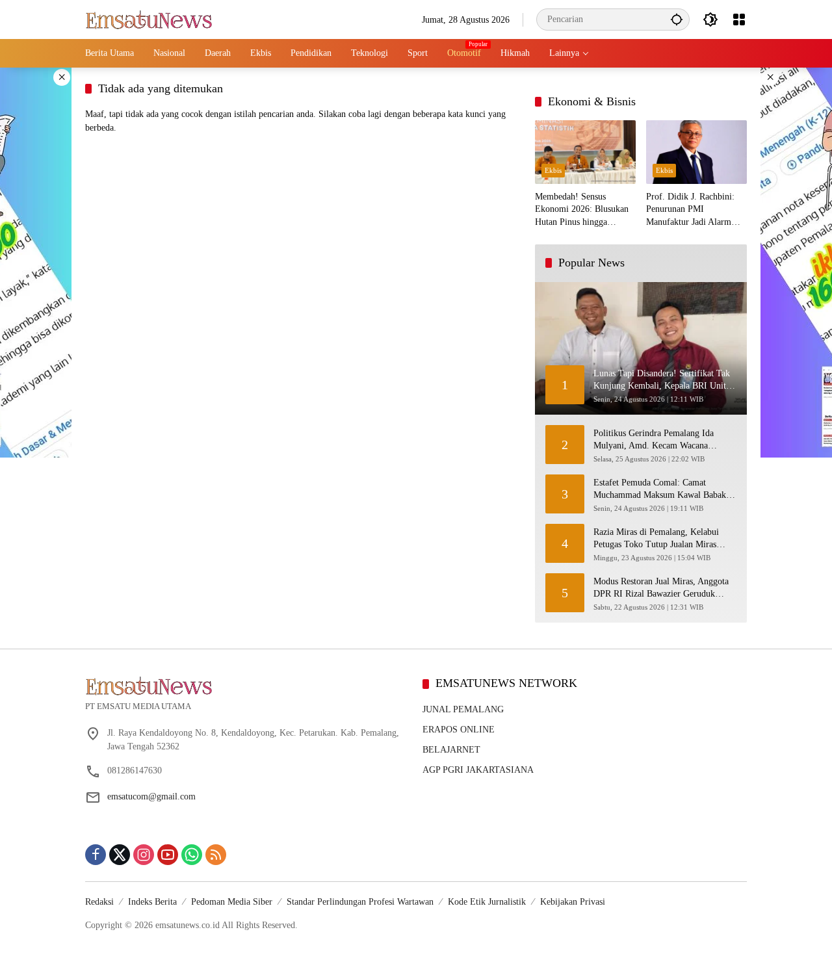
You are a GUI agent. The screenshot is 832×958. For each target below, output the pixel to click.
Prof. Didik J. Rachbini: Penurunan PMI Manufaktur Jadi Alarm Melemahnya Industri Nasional (690, 210)
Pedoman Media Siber (231, 902)
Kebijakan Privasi (572, 902)
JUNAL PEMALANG (463, 709)
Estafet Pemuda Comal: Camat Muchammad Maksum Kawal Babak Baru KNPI (659, 490)
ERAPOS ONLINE (458, 729)
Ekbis (553, 170)
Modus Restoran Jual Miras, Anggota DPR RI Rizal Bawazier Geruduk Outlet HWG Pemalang (661, 588)
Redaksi (99, 902)
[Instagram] (143, 854)
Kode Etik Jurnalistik (487, 902)
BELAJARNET (451, 750)
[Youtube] (167, 854)
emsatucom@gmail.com (151, 796)
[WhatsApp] (191, 854)
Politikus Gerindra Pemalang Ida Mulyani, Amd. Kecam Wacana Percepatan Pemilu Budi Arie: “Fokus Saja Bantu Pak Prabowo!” (662, 440)
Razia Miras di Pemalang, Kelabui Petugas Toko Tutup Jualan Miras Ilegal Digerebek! (656, 539)
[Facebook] (95, 854)
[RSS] (215, 854)
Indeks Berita (152, 902)
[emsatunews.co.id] (150, 18)
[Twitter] (119, 854)
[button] (677, 19)
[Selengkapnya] (247, 685)
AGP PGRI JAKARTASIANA (478, 770)
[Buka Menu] (739, 19)
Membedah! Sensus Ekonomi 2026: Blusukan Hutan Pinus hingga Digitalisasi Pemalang (582, 210)
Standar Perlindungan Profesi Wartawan (360, 902)
